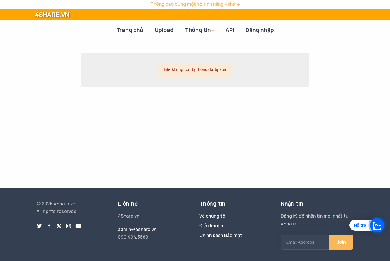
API (230, 30)
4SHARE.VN (52, 14)
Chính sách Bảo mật (220, 235)
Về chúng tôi (212, 216)
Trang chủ (129, 30)
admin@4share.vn (137, 229)
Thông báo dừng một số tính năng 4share (195, 4)
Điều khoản (211, 225)
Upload (164, 30)
